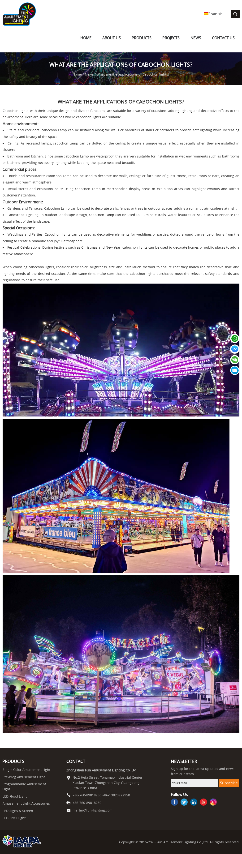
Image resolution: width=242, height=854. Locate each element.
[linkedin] (193, 803)
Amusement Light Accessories (26, 803)
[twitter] (184, 803)
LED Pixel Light (14, 818)
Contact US (223, 37)
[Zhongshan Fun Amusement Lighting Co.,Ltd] (19, 25)
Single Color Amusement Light (26, 770)
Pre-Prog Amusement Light (24, 777)
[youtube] (203, 803)
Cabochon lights (15, 111)
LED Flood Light (15, 796)
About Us (111, 37)
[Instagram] (213, 803)
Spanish (215, 14)
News (195, 37)
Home (85, 37)
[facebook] (174, 803)
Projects (171, 37)
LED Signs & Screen (18, 811)
